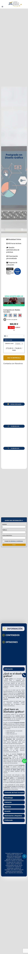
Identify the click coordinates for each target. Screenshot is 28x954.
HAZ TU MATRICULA (14, 358)
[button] (14, 336)
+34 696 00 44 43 (15, 426)
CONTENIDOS (10, 635)
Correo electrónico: (7, 535)
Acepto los (14, 541)
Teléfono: (4, 530)
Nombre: (4, 524)
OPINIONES (10, 642)
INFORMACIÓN (13, 628)
